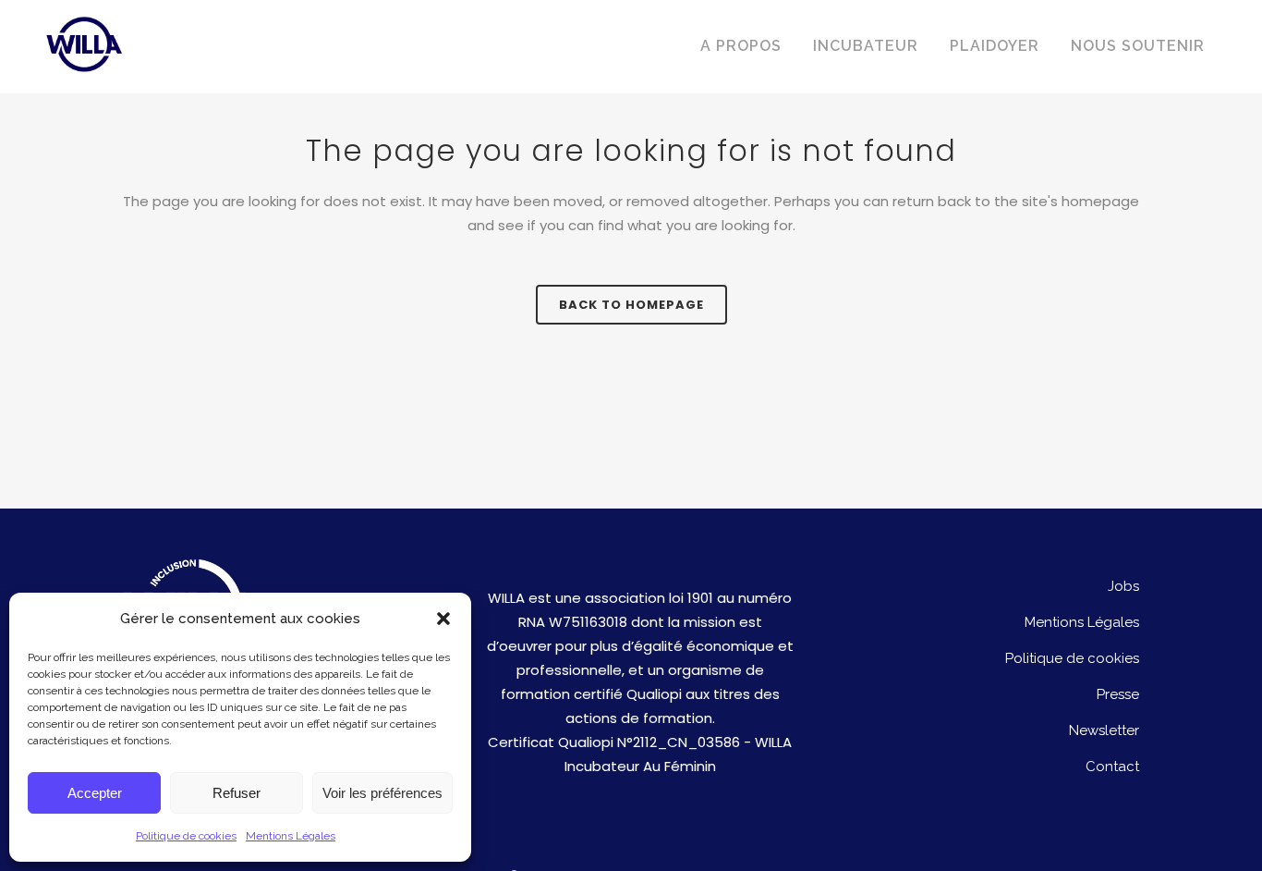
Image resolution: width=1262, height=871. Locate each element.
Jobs (1123, 586)
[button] (443, 618)
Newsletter (1104, 730)
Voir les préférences (382, 793)
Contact (1112, 766)
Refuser (236, 793)
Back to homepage (631, 304)
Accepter (94, 793)
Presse (1118, 694)
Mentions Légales (290, 835)
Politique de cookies (186, 835)
